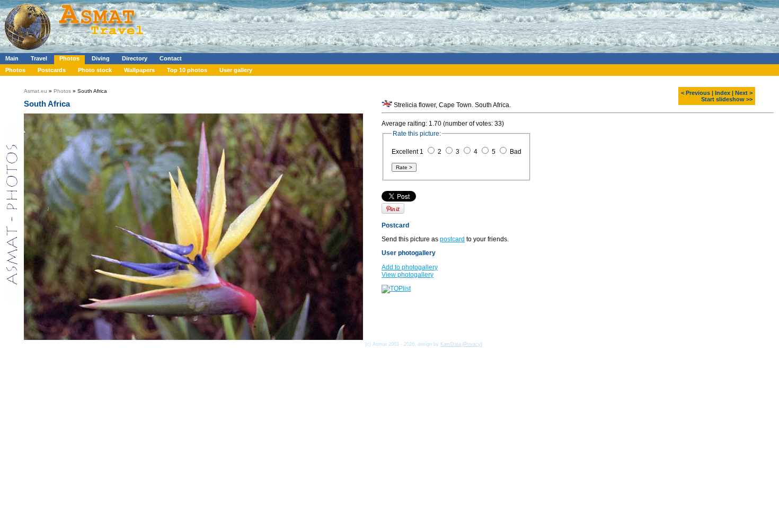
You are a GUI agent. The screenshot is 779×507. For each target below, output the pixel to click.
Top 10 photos (187, 70)
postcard (452, 239)
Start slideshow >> (727, 99)
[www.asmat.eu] (75, 51)
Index (722, 93)
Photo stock (95, 70)
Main (12, 58)
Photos (69, 58)
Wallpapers (139, 70)
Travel (39, 58)
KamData (450, 344)
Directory (134, 58)
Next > (744, 93)
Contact (171, 58)
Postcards (52, 70)
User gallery (235, 70)
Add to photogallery (410, 267)
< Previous (695, 93)
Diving (101, 58)
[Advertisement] (317, 24)
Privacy (472, 344)
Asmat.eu (35, 91)
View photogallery (407, 274)
